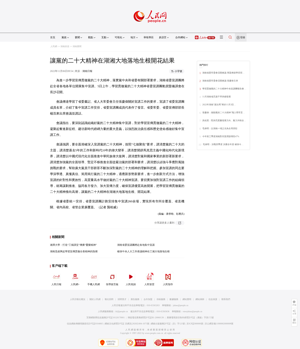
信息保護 (212, 299)
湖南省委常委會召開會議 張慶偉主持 (220, 81)
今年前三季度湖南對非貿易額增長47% (220, 136)
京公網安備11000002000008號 (219, 323)
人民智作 (168, 284)
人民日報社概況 (77, 299)
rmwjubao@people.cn (192, 311)
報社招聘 (109, 299)
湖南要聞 (77, 46)
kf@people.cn (121, 311)
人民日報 (56, 284)
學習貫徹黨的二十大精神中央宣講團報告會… (224, 89)
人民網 (53, 46)
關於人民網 (95, 299)
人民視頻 (131, 284)
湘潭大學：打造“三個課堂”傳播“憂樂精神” (73, 245)
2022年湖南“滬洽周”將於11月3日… (219, 104)
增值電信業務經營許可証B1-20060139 (146, 317)
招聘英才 (122, 299)
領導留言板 (112, 284)
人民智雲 (149, 284)
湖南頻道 (64, 46)
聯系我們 (225, 299)
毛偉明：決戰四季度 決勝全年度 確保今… (223, 144)
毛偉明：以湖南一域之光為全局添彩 (219, 128)
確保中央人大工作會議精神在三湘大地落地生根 (143, 251)
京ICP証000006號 (195, 323)
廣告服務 (135, 299)
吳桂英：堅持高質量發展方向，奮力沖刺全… (224, 120)
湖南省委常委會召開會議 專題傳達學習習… (223, 73)
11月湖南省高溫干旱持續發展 (216, 96)
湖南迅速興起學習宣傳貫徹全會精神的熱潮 (74, 251)
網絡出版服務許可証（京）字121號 (168, 323)
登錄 (242, 37)
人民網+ (75, 284)
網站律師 (199, 299)
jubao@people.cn (180, 305)
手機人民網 (93, 284)
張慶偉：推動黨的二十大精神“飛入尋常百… (223, 112)
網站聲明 (186, 299)
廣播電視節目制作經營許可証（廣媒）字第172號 (190, 317)
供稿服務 (161, 299)
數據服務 (174, 299)
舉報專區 (149, 37)
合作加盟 (148, 299)
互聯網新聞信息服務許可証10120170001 (105, 317)
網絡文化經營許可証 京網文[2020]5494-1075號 (127, 323)
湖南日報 (87, 71)
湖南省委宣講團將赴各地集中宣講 (136, 245)
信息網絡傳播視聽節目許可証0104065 (85, 323)
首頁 (52, 37)
